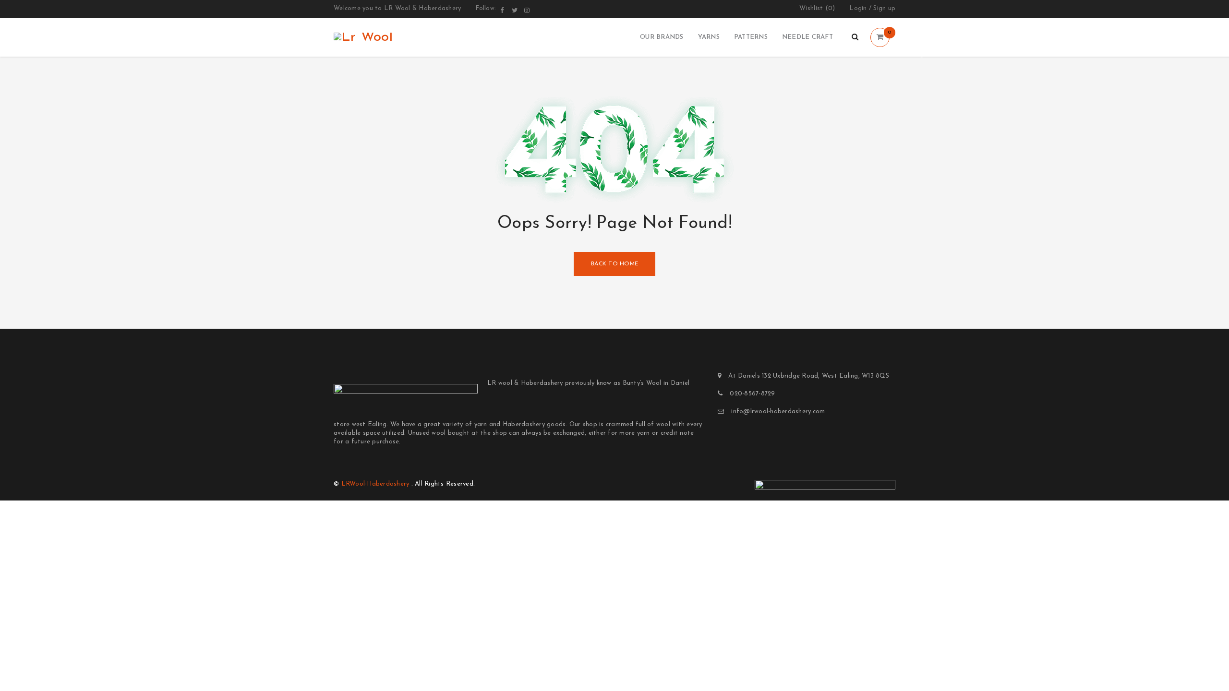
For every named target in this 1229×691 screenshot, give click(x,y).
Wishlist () (817, 8)
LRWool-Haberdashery (375, 484)
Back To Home (614, 264)
